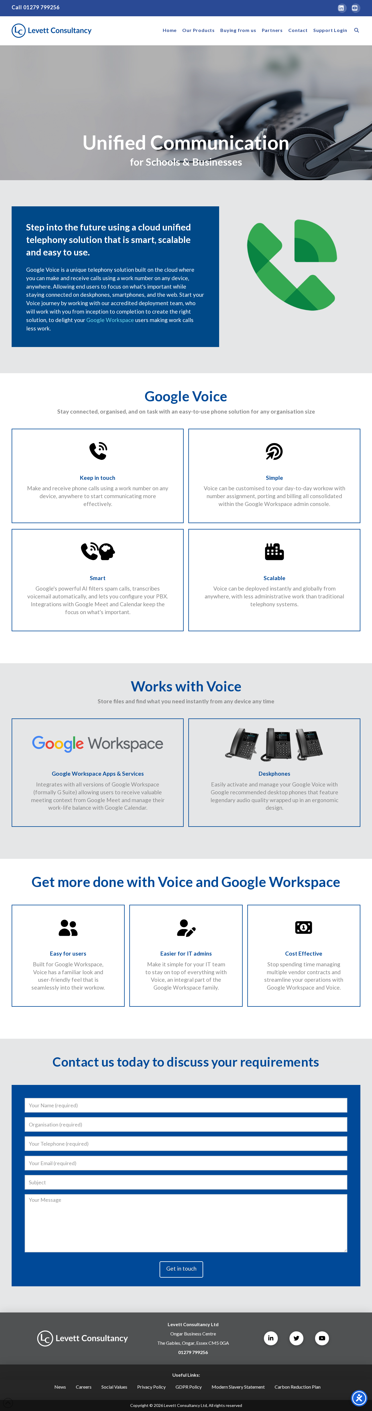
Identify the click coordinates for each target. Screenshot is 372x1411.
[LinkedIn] (342, 8)
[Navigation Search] (355, 30)
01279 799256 (41, 7)
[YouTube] (355, 8)
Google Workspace (110, 319)
